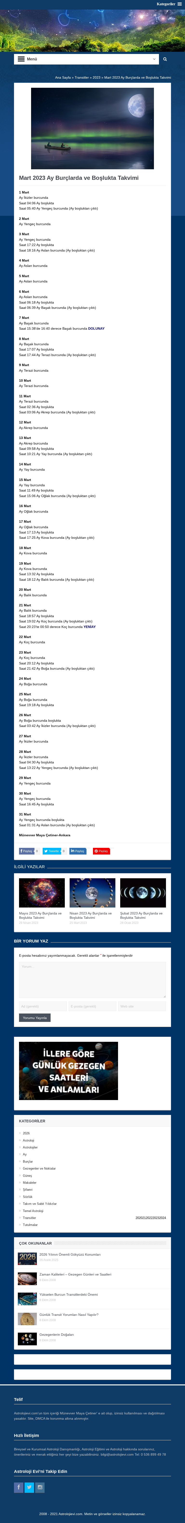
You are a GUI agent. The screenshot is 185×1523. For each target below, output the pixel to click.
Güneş (27, 1175)
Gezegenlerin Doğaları (57, 1334)
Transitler (29, 1218)
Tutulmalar (30, 1225)
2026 (26, 1133)
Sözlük (28, 1197)
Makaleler (29, 1182)
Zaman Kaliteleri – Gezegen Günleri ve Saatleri (75, 1274)
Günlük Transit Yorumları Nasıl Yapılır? (69, 1315)
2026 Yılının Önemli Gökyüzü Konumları (70, 1254)
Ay (25, 1154)
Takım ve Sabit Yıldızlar (40, 1204)
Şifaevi (28, 1189)
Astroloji (28, 1140)
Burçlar (28, 1161)
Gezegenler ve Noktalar (39, 1168)
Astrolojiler (30, 1147)
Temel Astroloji (33, 1211)
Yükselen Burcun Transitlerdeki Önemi (69, 1294)
